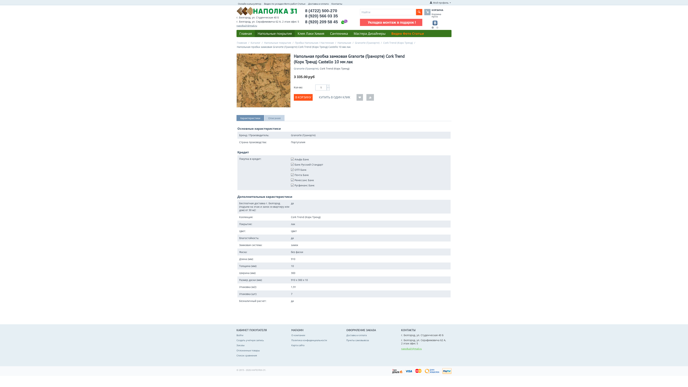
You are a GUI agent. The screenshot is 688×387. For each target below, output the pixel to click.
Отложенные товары (248, 350)
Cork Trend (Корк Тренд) (398, 42)
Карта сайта (297, 345)
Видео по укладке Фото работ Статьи (284, 3)
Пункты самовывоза (357, 340)
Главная (245, 33)
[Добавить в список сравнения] (370, 97)
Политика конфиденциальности (309, 340)
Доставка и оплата (318, 3)
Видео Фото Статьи (407, 33)
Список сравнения (246, 355)
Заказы (240, 345)
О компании (298, 335)
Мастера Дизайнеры (370, 33)
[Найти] (419, 12)
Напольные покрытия (275, 33)
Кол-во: (298, 87)
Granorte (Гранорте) (367, 42)
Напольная (344, 42)
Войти (239, 335)
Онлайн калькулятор (249, 3)
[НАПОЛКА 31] (266, 10)
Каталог (255, 42)
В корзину (303, 97)
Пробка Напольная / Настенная (314, 42)
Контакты (336, 3)
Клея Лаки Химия (311, 33)
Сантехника (339, 33)
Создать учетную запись (250, 340)
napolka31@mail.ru (246, 25)
